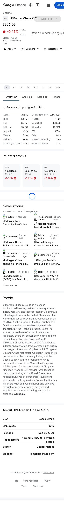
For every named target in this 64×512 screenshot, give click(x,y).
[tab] (11, 97)
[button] (48, 5)
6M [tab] (28, 87)
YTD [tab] (36, 87)
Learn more (48, 472)
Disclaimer (38, 486)
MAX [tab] (58, 87)
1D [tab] (7, 87)
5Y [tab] (50, 87)
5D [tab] (14, 87)
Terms (24, 486)
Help (16, 480)
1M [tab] (21, 87)
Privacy (47, 480)
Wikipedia (19, 393)
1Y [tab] (43, 87)
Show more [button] (10, 285)
